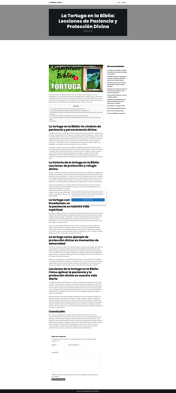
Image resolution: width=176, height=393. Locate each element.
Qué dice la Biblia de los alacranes (116, 113)
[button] (126, 2)
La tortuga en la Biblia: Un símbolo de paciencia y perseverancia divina (68, 108)
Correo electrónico (73, 345)
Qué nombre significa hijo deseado (116, 108)
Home (118, 2)
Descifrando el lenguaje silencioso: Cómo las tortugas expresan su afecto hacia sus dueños (116, 101)
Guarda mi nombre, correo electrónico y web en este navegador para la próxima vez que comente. (75, 375)
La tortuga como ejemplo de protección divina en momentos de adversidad (69, 115)
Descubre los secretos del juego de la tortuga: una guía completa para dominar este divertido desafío (116, 78)
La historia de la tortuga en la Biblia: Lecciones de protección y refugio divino (69, 110)
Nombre (54, 345)
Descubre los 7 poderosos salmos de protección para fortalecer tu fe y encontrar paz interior (117, 90)
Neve (78, 391)
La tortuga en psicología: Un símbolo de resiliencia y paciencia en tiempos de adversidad (117, 72)
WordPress (96, 391)
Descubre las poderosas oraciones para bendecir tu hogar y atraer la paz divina (116, 84)
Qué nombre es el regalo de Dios (116, 105)
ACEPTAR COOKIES (88, 199)
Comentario (55, 352)
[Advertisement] (88, 50)
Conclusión (53, 121)
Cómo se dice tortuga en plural (115, 110)
